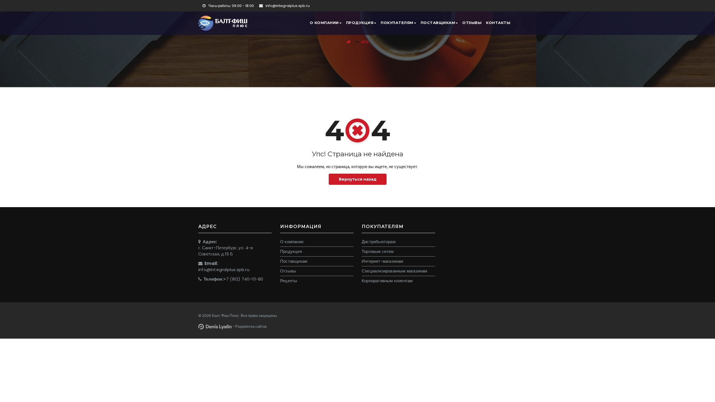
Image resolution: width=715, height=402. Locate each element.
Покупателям (397, 22)
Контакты (498, 22)
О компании (324, 22)
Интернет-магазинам (382, 261)
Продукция (360, 22)
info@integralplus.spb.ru (287, 5)
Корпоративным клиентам (387, 281)
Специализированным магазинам (394, 271)
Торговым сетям (378, 251)
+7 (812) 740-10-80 (243, 279)
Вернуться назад (357, 179)
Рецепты (288, 281)
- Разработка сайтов (249, 326)
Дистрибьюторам (378, 242)
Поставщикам (438, 22)
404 (365, 42)
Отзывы (472, 22)
